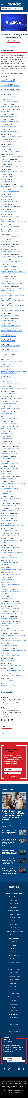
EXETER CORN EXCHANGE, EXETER (11, 166)
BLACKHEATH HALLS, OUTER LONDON (12, 361)
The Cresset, (9, 37)
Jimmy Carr (5, 733)
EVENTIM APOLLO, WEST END (9, 515)
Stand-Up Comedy (13, 41)
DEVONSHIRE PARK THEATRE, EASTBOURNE (13, 650)
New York (14, 1010)
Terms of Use (18, 1092)
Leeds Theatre (14, 921)
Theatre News (14, 941)
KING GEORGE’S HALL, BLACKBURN (11, 676)
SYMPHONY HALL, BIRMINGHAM (10, 547)
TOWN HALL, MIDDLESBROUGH (10, 453)
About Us (14, 1028)
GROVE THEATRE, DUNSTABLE (9, 557)
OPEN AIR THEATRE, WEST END (10, 242)
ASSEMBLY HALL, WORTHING (9, 468)
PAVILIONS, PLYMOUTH (8, 81)
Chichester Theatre (14, 914)
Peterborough (17, 37)
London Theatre (14, 897)
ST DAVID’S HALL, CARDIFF (8, 336)
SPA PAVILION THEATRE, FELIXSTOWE (11, 171)
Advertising (14, 1021)
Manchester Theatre (14, 928)
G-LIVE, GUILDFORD (7, 413)
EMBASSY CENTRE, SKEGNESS (9, 121)
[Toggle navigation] (1, 3)
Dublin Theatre (14, 900)
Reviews (14, 945)
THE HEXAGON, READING (8, 96)
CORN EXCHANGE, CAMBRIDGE (10, 608)
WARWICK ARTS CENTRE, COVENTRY (11, 91)
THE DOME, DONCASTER (8, 279)
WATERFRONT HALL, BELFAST (9, 520)
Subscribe (14, 776)
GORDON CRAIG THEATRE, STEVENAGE (12, 630)
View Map (6, 716)
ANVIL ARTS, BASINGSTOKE (9, 232)
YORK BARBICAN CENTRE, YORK (10, 463)
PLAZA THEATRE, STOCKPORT (9, 356)
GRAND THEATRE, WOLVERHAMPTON (12, 569)
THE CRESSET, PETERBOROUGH (10, 191)
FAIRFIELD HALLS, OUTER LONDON (11, 398)
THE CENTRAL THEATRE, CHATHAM (11, 101)
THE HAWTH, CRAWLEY (7, 681)
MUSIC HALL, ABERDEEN (8, 176)
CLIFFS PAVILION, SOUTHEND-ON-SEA (12, 136)
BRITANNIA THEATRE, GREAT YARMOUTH (12, 252)
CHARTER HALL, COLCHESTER (9, 126)
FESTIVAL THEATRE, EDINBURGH (10, 237)
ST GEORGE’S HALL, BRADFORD (10, 131)
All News (14, 1000)
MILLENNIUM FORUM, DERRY (9, 530)
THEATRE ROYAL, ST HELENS (9, 473)
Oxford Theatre (14, 993)
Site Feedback (14, 1024)
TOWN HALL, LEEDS (6, 146)
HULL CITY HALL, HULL (7, 247)
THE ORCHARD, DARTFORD (9, 645)
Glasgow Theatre (14, 904)
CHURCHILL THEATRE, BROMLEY (10, 418)
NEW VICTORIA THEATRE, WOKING (11, 574)
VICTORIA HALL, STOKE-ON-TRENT (11, 665)
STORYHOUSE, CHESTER (8, 341)
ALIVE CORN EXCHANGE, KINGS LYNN (12, 186)
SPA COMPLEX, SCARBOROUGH (10, 351)
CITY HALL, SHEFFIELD (7, 579)
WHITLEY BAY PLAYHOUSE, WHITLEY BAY (12, 671)
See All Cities (14, 935)
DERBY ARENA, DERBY (7, 438)
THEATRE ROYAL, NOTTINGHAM (10, 535)
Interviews (14, 948)
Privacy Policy (10, 1092)
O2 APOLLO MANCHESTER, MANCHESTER (13, 221)
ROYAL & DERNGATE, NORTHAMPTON (12, 525)
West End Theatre (14, 952)
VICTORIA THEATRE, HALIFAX (9, 423)
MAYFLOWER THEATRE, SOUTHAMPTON (12, 296)
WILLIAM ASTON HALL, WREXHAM (11, 151)
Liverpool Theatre (14, 924)
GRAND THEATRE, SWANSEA (9, 116)
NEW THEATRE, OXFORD (8, 433)
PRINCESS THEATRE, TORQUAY (10, 316)
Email (5, 767)
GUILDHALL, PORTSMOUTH (9, 201)
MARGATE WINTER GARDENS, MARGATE (12, 306)
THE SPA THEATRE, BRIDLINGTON (10, 383)
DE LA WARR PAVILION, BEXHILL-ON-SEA (12, 106)
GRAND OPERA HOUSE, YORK (9, 216)
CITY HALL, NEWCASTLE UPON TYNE (11, 331)
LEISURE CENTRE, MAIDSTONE (10, 510)
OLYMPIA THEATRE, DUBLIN (9, 458)
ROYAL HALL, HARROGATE (8, 428)
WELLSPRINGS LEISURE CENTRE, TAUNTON (13, 388)
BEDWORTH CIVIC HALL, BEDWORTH (11, 284)
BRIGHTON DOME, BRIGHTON (10, 448)
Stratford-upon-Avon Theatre (14, 931)
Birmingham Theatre (14, 910)
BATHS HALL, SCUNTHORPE (9, 141)
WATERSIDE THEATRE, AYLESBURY (10, 443)
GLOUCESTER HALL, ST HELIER (10, 488)
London (14, 1007)
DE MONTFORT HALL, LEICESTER (10, 346)
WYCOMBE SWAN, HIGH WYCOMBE (11, 161)
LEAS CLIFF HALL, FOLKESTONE (10, 655)
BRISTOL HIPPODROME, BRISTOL (10, 86)
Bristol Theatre (14, 966)
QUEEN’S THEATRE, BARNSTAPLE (10, 326)
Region (6, 771)
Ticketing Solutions (14, 1031)
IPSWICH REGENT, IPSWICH (9, 686)
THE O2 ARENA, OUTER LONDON (10, 262)
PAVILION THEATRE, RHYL (8, 660)
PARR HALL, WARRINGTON (8, 478)
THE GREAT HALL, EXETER (8, 181)
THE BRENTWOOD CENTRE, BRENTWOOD (13, 257)
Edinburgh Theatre (14, 917)
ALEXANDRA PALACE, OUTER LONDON (12, 301)
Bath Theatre (14, 907)
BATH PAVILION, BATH (7, 111)
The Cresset (6, 710)
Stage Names (14, 1017)
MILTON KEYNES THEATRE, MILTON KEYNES (13, 640)
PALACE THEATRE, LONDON (9, 403)
